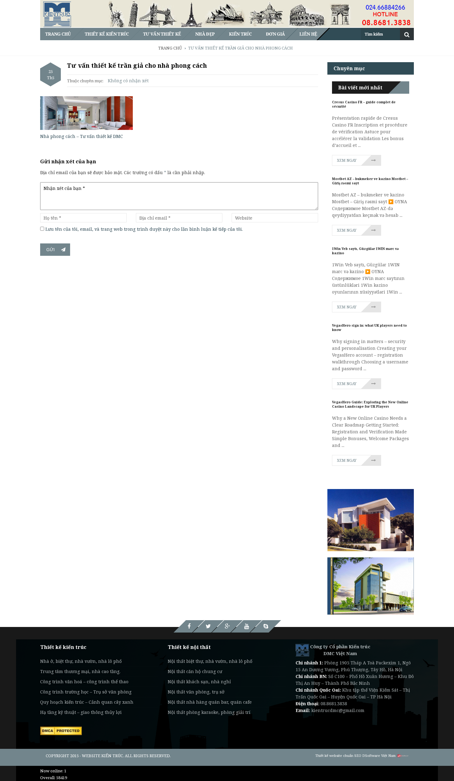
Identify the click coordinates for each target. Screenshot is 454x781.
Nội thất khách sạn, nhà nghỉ (199, 681)
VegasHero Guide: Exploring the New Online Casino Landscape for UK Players (370, 404)
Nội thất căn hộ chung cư (195, 671)
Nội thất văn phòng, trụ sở (196, 692)
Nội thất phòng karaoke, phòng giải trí (209, 712)
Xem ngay (346, 160)
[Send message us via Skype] (265, 626)
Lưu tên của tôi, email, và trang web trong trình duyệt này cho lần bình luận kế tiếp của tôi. (144, 229)
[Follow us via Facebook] (189, 626)
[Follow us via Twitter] (208, 626)
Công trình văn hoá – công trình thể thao (84, 681)
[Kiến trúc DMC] (302, 650)
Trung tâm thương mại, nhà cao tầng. (80, 671)
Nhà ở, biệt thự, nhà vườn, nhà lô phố (81, 661)
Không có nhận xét (128, 81)
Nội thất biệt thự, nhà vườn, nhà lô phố (210, 661)
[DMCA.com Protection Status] (61, 730)
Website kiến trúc (102, 755)
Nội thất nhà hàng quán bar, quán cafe (210, 702)
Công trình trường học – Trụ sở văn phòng (86, 692)
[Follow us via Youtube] (246, 626)
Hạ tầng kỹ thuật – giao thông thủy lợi (81, 712)
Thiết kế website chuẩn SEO (338, 755)
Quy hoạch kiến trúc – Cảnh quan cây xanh (86, 702)
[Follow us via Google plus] (227, 626)
